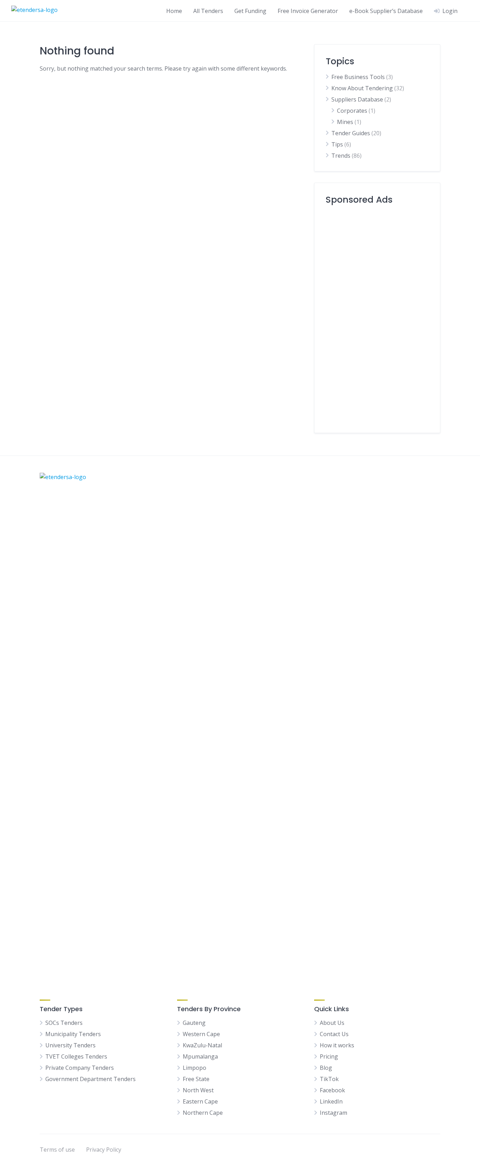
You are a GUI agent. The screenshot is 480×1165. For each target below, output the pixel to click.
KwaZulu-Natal (202, 1045)
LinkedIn (331, 1101)
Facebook (332, 1090)
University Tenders (70, 1045)
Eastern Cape (200, 1101)
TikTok (329, 1079)
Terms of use (57, 1149)
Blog (326, 1068)
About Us (332, 1023)
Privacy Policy (103, 1149)
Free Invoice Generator (308, 11)
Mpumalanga (200, 1056)
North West (198, 1090)
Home (174, 11)
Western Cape (201, 1034)
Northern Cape (203, 1113)
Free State (196, 1079)
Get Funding (250, 11)
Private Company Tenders (79, 1068)
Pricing (329, 1056)
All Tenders (208, 11)
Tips (337, 144)
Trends (340, 155)
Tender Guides (350, 133)
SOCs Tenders (64, 1023)
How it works (337, 1045)
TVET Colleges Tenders (76, 1056)
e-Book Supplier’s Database (386, 11)
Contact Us (334, 1034)
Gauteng (194, 1023)
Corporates (352, 110)
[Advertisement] (377, 316)
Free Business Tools (358, 77)
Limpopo (194, 1068)
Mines (345, 122)
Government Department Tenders (90, 1079)
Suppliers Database (357, 99)
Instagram (333, 1113)
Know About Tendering (362, 88)
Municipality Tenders (73, 1034)
